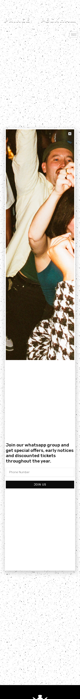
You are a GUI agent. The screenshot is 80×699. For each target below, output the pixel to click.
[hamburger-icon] (73, 34)
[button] (69, 133)
